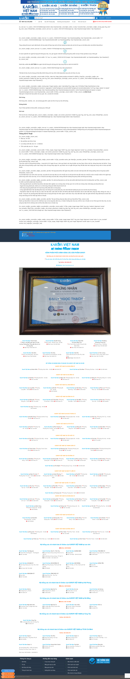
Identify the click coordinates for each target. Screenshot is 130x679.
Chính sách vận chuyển (73, 664)
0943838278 (102, 17)
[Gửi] (93, 18)
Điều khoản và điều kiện (73, 661)
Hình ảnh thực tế (82, 21)
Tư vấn (74, 21)
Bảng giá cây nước (49, 667)
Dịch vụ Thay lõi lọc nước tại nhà (103, 21)
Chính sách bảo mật (72, 670)
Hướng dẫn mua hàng (50, 670)
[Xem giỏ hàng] (97, 18)
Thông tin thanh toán (27, 670)
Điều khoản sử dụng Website (74, 673)
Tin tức (23, 664)
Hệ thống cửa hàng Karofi (63, 21)
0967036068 (31, 235)
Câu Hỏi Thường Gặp (50, 21)
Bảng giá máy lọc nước (50, 664)
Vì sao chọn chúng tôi (50, 661)
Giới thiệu (24, 661)
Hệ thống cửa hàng (26, 667)
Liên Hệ (40, 21)
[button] (27, 22)
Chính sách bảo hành (73, 667)
